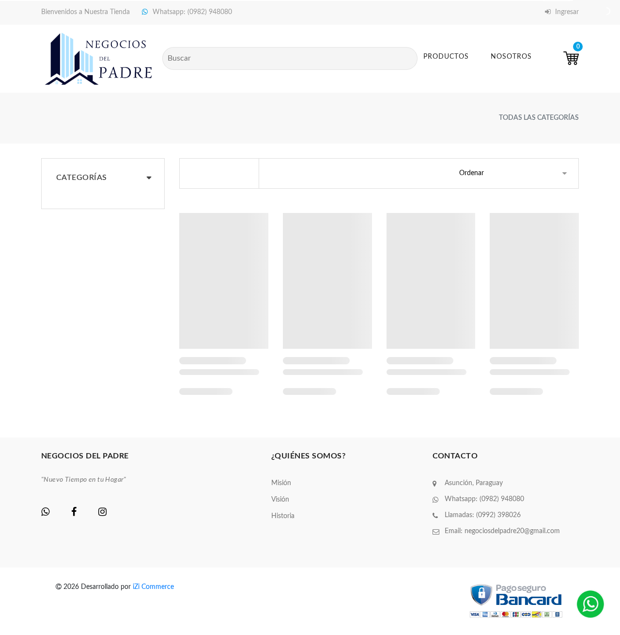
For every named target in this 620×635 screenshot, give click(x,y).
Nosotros (511, 56)
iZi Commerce (153, 587)
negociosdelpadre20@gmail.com (512, 531)
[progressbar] (223, 281)
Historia (282, 516)
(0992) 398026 (498, 515)
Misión (281, 483)
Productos (446, 56)
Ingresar (566, 12)
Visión (280, 499)
